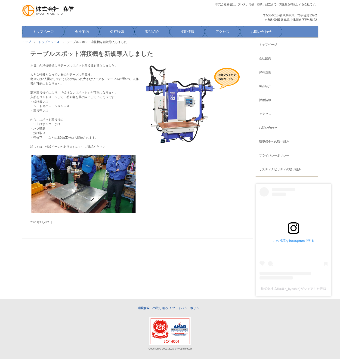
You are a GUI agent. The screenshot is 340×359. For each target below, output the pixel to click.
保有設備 (117, 32)
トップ (26, 42)
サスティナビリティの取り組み (280, 169)
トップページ (43, 32)
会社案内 (82, 32)
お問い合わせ (261, 32)
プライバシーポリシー (274, 155)
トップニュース (48, 42)
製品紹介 (152, 32)
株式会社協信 (53, 12)
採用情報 (187, 32)
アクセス (222, 32)
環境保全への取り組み (274, 141)
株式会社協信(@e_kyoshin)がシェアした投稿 (293, 289)
